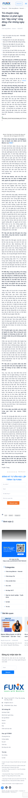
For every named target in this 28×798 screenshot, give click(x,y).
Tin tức (8, 606)
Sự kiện (8, 602)
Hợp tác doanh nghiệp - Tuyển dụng (14, 596)
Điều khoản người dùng (7, 715)
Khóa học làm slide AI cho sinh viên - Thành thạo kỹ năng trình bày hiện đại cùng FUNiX (14, 46)
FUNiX (11, 143)
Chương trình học (6, 736)
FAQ (3, 725)
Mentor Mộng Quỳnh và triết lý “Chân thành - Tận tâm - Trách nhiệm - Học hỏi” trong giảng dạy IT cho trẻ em (11, 636)
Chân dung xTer (10, 576)
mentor (24, 80)
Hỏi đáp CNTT (10, 590)
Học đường (4, 755)
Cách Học (4, 744)
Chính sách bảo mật (6, 728)
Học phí (4, 741)
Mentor (10, 515)
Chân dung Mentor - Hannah (16, 8)
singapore (17, 515)
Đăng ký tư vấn (19, 3)
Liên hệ (3, 723)
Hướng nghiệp (5, 739)
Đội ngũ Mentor (5, 717)
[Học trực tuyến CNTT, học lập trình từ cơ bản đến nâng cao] (6, 3)
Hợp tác (4, 720)
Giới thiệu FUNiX (6, 712)
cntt (6, 515)
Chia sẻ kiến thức (11, 581)
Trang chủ (4, 8)
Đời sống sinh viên (6, 747)
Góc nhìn (8, 585)
